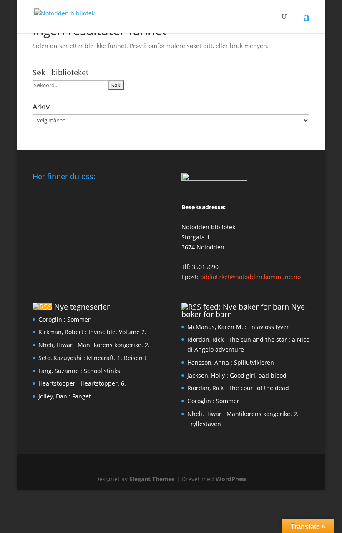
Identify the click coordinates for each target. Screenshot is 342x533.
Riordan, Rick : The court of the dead (238, 388)
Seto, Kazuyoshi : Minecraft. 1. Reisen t (92, 358)
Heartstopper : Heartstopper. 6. (82, 383)
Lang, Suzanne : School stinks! (80, 371)
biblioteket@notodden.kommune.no (250, 277)
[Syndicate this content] (42, 307)
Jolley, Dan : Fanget (64, 396)
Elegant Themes (152, 479)
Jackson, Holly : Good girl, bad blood (237, 375)
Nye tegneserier (82, 307)
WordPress (231, 479)
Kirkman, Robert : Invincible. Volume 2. (92, 332)
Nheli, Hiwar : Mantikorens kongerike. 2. (94, 345)
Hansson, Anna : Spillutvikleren (230, 362)
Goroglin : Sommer (64, 319)
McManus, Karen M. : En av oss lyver (238, 327)
